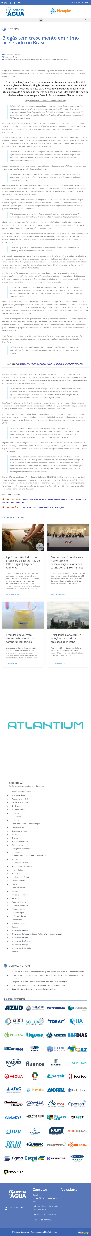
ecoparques (31, 60)
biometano (23, 60)
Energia (15, 57)
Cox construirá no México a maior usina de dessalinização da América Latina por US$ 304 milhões (67, 562)
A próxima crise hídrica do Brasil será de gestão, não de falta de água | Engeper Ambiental (23, 562)
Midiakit (80, 2)
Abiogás (11, 60)
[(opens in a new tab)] (60, 11)
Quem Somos (73, 2)
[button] (32, 11)
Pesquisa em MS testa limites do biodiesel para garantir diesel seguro (20, 638)
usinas (66, 60)
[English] (81, 1233)
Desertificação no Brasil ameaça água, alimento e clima (34, 989)
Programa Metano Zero (43, 60)
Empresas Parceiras (14, 998)
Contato (87, 2)
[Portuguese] (84, 1233)
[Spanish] (87, 1233)
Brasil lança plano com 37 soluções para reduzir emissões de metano (66, 638)
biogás (16, 60)
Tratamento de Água (21, 1232)
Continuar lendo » (13, 594)
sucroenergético (57, 60)
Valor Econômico (13, 494)
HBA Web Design (50, 1232)
